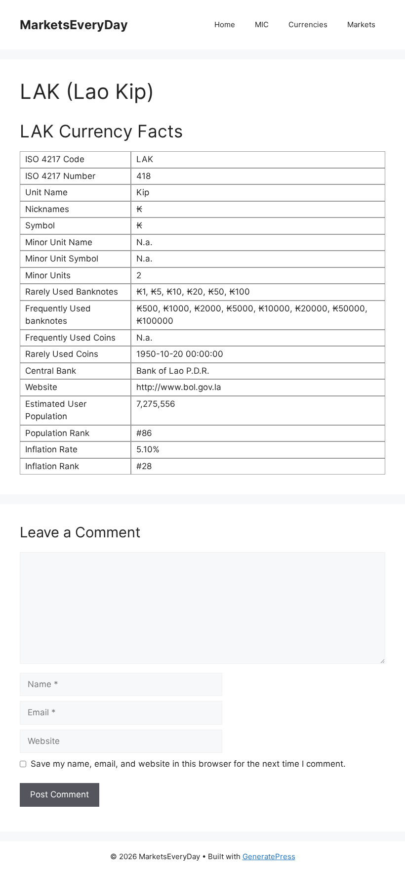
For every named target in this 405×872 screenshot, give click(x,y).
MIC (262, 24)
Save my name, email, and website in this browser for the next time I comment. (188, 764)
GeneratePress (269, 856)
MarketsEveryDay (74, 24)
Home (224, 24)
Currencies (307, 24)
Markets (361, 24)
